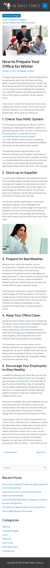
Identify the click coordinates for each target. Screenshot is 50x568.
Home (4, 535)
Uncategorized (8, 551)
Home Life (6, 539)
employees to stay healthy (18, 381)
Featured (6, 526)
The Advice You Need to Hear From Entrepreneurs (23, 507)
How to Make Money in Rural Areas (17, 511)
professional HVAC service (15, 136)
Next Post (42, 452)
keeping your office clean (19, 329)
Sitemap (39, 562)
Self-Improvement (10, 547)
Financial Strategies (11, 15)
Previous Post (10, 452)
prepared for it (11, 267)
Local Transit (7, 543)
